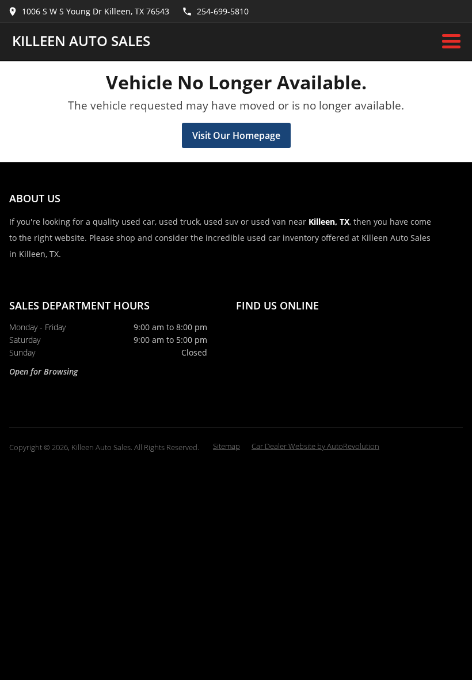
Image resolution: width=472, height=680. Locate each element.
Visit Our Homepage (236, 135)
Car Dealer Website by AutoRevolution (315, 446)
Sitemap (226, 446)
